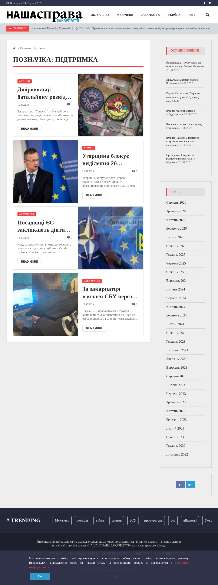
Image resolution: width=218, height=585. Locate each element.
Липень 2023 (175, 385)
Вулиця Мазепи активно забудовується (180, 112)
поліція (76, 520)
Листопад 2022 (177, 454)
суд (167, 520)
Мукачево (56, 520)
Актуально (26, 214)
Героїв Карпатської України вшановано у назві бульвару (183, 95)
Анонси (24, 81)
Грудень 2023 (175, 341)
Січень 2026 (175, 246)
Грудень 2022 (175, 445)
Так (40, 576)
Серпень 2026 (176, 202)
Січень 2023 (175, 437)
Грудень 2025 (175, 254)
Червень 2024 (176, 298)
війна (94, 520)
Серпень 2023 (176, 376)
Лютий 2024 (175, 324)
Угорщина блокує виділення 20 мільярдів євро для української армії (107, 160)
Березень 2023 (176, 419)
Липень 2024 (175, 289)
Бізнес (88, 148)
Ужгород (205, 520)
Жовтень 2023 (176, 359)
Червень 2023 (176, 393)
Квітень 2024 (175, 307)
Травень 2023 (176, 402)
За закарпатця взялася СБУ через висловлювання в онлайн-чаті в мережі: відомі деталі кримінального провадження (110, 293)
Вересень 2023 (176, 367)
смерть (111, 520)
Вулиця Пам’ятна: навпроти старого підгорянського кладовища (182, 141)
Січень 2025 (175, 272)
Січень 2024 (175, 333)
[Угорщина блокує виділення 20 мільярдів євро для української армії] (45, 171)
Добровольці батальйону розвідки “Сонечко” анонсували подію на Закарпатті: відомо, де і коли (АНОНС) (45, 93)
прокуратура (147, 520)
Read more (29, 128)
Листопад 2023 (177, 350)
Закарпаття (92, 281)
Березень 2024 (176, 315)
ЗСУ (127, 520)
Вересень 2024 (176, 280)
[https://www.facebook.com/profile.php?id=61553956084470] (204, 3)
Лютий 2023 (175, 428)
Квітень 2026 (175, 220)
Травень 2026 (176, 211)
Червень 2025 (176, 263)
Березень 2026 (176, 228)
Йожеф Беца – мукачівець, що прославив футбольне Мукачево (185, 64)
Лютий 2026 (175, 237)
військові (184, 520)
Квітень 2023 (175, 411)
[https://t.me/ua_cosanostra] (210, 3)
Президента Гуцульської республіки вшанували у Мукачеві (180, 158)
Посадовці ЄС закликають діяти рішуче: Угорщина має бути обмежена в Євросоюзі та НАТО (44, 226)
